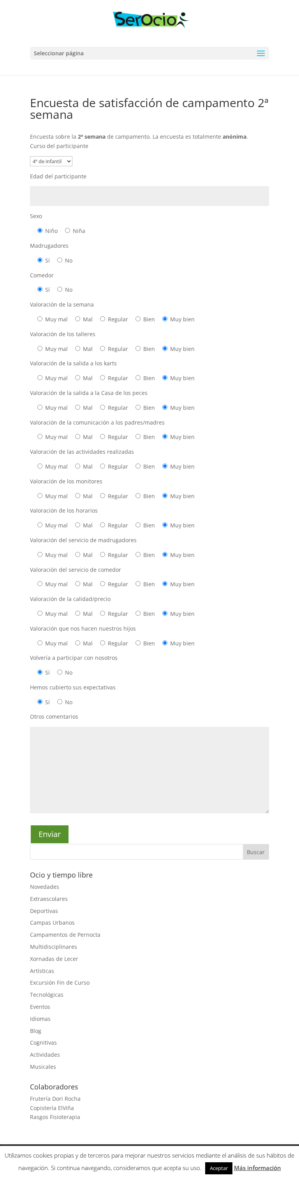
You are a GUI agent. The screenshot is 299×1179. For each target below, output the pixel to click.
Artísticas (42, 971)
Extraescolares (49, 898)
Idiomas (40, 1018)
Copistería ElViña (52, 1108)
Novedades (44, 886)
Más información (257, 1168)
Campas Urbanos (52, 922)
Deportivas (44, 911)
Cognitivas (43, 1042)
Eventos (40, 1006)
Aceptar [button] (219, 1168)
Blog (35, 1030)
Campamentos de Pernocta (65, 934)
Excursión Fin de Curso (60, 982)
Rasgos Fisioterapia (55, 1117)
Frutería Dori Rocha (55, 1098)
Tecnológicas (46, 994)
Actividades (45, 1054)
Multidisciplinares (53, 946)
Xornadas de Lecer (54, 958)
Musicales (43, 1066)
